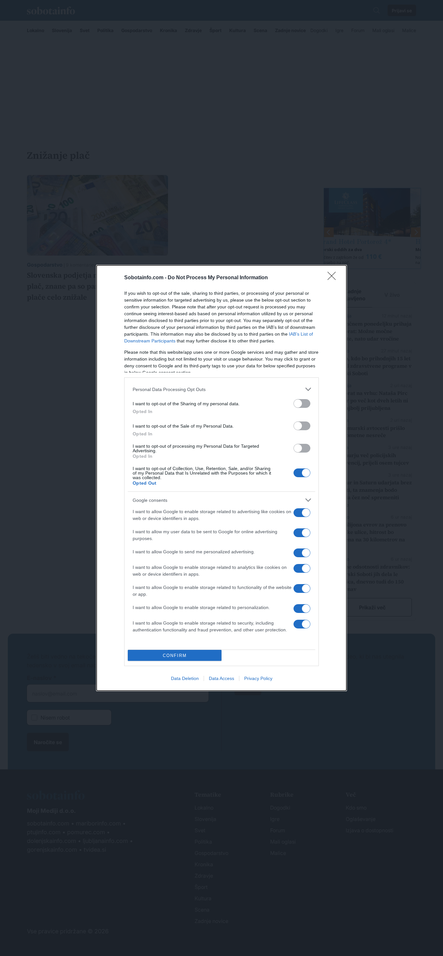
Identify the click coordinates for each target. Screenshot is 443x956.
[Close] (334, 278)
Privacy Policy (258, 678)
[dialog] (221, 478)
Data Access (221, 678)
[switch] (301, 403)
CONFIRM (175, 655)
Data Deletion (185, 678)
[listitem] (221, 389)
